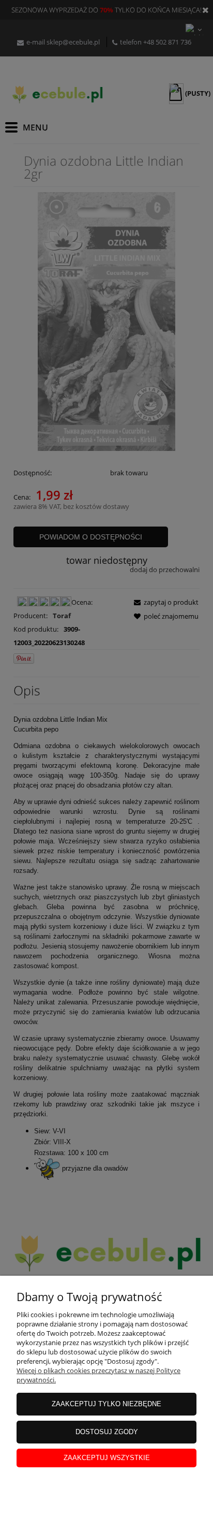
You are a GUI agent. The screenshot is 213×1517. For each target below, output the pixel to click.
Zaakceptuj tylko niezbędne (106, 1404)
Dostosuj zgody (106, 1432)
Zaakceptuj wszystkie (107, 1458)
